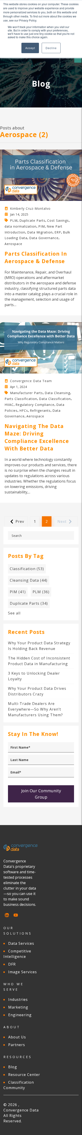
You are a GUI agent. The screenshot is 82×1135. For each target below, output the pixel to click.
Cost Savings (58, 220)
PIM (41, 226)
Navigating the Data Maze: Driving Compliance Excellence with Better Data (37, 437)
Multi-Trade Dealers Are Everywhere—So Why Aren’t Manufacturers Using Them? (35, 709)
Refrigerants (40, 410)
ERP (57, 232)
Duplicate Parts (32, 220)
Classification (27, 568)
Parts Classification (21, 399)
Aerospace (13, 244)
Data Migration (40, 232)
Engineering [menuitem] (20, 1014)
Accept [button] (30, 48)
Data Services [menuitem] (21, 943)
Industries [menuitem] (18, 999)
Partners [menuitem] (16, 1044)
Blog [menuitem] (12, 1066)
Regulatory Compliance (34, 404)
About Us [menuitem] (17, 1037)
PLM (14, 220)
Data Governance (44, 238)
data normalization (20, 226)
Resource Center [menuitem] (24, 1074)
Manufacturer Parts (26, 393)
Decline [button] (51, 48)
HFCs (23, 410)
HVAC (9, 404)
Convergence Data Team (31, 381)
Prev (19, 521)
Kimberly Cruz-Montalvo (30, 208)
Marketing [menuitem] (18, 1007)
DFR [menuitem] (12, 964)
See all (14, 613)
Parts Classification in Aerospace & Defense (36, 257)
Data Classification (55, 399)
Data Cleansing (57, 393)
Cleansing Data (28, 580)
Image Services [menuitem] (22, 971)
